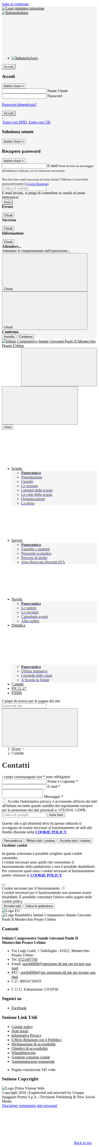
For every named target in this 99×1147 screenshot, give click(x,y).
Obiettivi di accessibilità (30, 1048)
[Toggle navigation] (40, 405)
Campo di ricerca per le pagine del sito (31, 701)
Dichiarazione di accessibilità (34, 1044)
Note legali (20, 1031)
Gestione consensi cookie (31, 1057)
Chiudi (8, 215)
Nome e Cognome (62, 781)
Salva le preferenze (39, 906)
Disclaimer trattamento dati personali (29, 1106)
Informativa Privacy (27, 1035)
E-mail (52, 166)
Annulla (9, 337)
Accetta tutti (75, 841)
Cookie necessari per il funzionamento (31, 888)
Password (54, 96)
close (7, 427)
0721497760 (27, 959)
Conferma (25, 337)
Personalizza (13, 841)
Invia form (56, 815)
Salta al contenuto (15, 4)
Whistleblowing (24, 1053)
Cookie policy (22, 1027)
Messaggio (53, 797)
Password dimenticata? (19, 105)
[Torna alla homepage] (49, 343)
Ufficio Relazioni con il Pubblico (37, 1040)
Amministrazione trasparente (33, 1061)
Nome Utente (57, 91)
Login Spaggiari (38, 184)
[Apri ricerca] (59, 367)
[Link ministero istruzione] (23, 8)
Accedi (8, 67)
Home (16, 749)
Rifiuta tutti (41, 841)
